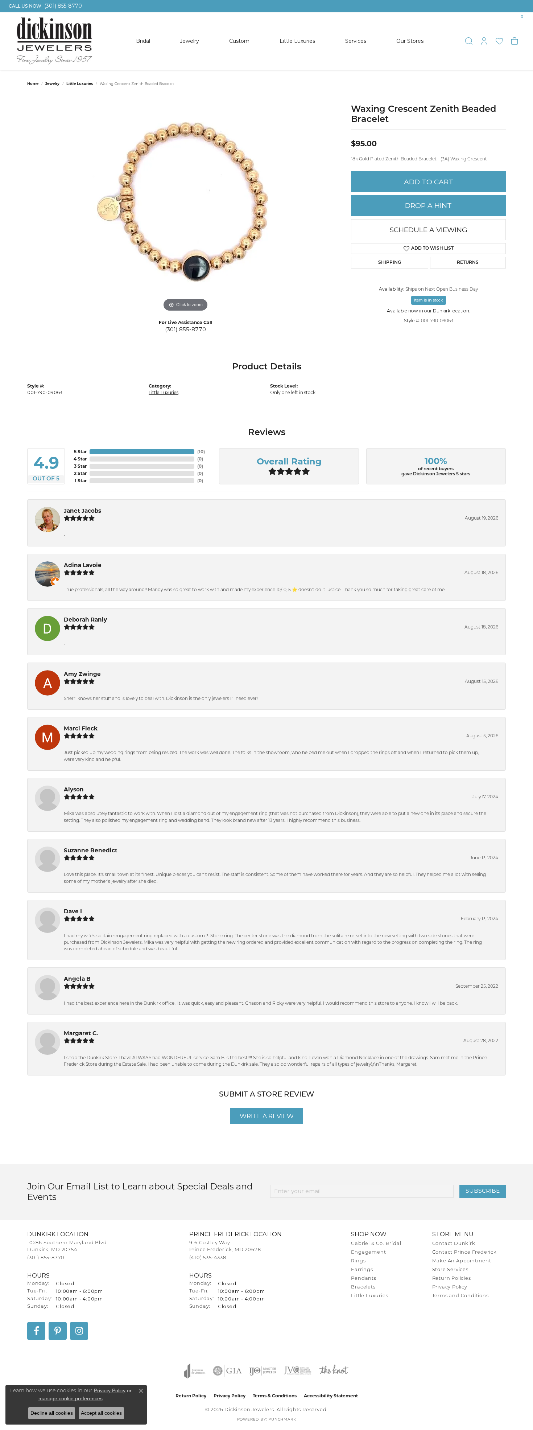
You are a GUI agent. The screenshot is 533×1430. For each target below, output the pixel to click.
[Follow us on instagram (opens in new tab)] (79, 1331)
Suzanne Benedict (90, 850)
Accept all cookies (101, 1413)
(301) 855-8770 (185, 329)
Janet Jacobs (82, 510)
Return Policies (451, 1278)
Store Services (450, 1269)
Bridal (143, 41)
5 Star (80, 451)
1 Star (81, 480)
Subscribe (483, 1190)
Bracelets (363, 1287)
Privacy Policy (449, 1287)
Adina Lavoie (83, 565)
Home (32, 83)
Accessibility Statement (331, 1395)
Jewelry (189, 41)
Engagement (368, 1252)
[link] (44, 6)
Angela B (77, 978)
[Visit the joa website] (194, 1371)
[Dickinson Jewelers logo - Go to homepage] (54, 41)
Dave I (73, 911)
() (201, 451)
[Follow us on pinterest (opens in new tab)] (58, 1331)
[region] (185, 205)
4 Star (80, 459)
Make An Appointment (461, 1261)
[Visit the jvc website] (298, 1371)
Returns (468, 263)
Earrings (362, 1269)
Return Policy (190, 1395)
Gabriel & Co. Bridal (376, 1243)
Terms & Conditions (275, 1395)
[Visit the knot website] (333, 1371)
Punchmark (282, 1420)
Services (355, 41)
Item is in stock (428, 300)
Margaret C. (81, 1033)
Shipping (389, 263)
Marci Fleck (81, 728)
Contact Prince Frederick (464, 1252)
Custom (239, 41)
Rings (358, 1261)
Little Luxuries (297, 41)
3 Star (80, 466)
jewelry (52, 83)
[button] (469, 41)
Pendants (363, 1278)
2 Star (80, 473)
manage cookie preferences (70, 1398)
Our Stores (409, 41)
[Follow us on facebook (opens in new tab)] (36, 1331)
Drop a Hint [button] (428, 205)
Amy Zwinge (82, 674)
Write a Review (267, 1116)
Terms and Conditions (460, 1296)
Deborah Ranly (85, 619)
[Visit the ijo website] (262, 1371)
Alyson (74, 789)
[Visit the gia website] (227, 1371)
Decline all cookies (51, 1413)
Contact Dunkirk (453, 1243)
